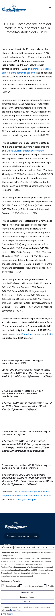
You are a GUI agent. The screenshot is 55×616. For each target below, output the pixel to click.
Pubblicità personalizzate (33, 586)
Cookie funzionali (12, 586)
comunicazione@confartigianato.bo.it (23, 536)
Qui (51, 334)
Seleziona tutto (27, 592)
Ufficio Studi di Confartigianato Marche (26, 150)
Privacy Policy (15, 610)
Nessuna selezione (27, 597)
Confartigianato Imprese (26, 499)
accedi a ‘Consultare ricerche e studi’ (30, 334)
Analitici (51, 586)
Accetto (27, 601)
